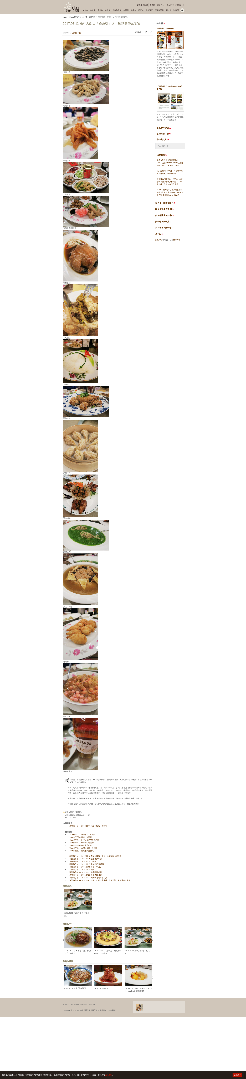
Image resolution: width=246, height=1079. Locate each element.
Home (64, 17)
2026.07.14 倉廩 (101, 988)
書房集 (133, 10)
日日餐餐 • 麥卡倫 (163, 228)
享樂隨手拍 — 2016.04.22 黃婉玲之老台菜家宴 (88, 877)
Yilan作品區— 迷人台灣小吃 (80, 845)
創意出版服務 (142, 5)
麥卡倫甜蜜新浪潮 (163, 209)
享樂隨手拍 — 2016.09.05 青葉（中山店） (86, 867)
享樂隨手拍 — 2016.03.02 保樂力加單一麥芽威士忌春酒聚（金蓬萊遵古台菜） (100, 880)
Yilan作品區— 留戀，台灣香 (80, 837)
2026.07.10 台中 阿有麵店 (75, 988)
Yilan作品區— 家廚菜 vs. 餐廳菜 (82, 834)
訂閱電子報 (180, 5)
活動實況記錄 (163, 128)
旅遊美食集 (116, 10)
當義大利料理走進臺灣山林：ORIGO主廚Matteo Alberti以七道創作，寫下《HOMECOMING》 (170, 163)
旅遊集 (107, 10)
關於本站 (66, 1004)
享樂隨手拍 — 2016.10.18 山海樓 (82, 861)
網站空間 (158, 240)
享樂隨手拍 (159, 10)
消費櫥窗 (161, 155)
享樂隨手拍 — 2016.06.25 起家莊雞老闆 (85, 872)
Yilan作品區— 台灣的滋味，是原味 (83, 848)
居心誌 (158, 234)
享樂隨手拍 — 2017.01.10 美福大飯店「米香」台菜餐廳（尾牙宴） (96, 856)
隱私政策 (108, 1075)
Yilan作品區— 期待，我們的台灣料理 (84, 840)
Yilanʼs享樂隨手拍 (75, 17)
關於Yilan (161, 5)
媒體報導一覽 (163, 133)
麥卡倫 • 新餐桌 (162, 221)
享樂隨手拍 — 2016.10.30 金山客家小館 (85, 859)
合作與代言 (162, 139)
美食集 (85, 10)
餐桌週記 (149, 10)
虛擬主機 (176, 240)
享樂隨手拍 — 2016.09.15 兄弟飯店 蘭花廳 (86, 864)
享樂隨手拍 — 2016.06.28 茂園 (81, 869)
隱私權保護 (75, 1004)
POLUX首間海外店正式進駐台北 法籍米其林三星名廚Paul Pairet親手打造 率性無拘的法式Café (170, 192)
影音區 (176, 10)
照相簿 (168, 10)
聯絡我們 (92, 1004)
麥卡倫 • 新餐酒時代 (164, 203)
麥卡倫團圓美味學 (163, 215)
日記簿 (141, 10)
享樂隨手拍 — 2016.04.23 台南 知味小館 (85, 875)
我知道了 (237, 1075)
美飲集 (92, 10)
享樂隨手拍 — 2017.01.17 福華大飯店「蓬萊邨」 (89, 826)
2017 (85, 17)
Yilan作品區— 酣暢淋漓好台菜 (81, 850)
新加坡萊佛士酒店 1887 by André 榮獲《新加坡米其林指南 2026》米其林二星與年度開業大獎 (170, 181)
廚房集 (100, 10)
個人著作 (170, 5)
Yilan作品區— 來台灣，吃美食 (81, 842)
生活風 (126, 10)
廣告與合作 (84, 1004)
